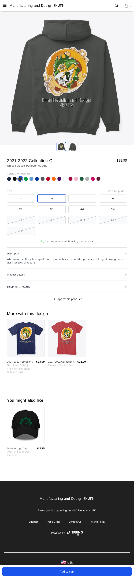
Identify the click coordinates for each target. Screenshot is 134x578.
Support (33, 521)
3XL (52, 209)
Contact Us (75, 521)
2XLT (82, 220)
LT (21, 220)
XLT (52, 220)
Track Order (53, 521)
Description (13, 253)
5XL (113, 209)
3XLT (113, 220)
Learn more (86, 241)
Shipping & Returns (18, 286)
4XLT (21, 230)
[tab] (61, 146)
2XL (21, 209)
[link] (25, 338)
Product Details (16, 274)
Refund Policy (97, 521)
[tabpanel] (67, 78)
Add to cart (67, 571)
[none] (116, 191)
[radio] (21, 199)
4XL (82, 209)
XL (113, 198)
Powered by (58, 532)
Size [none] (9, 191)
